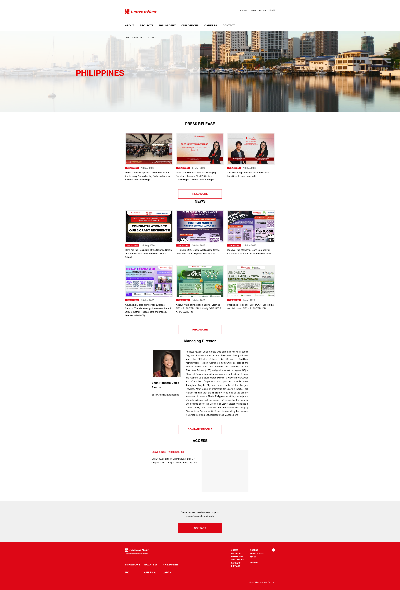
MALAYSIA (150, 564)
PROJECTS (146, 25)
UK (127, 572)
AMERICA (150, 572)
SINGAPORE (132, 564)
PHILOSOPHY (167, 25)
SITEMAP (254, 562)
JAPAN (167, 572)
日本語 (272, 10)
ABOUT (129, 25)
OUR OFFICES (190, 25)
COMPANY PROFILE (200, 429)
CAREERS (210, 25)
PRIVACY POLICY (258, 10)
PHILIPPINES (171, 564)
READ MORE (200, 194)
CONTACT (229, 25)
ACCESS (243, 10)
